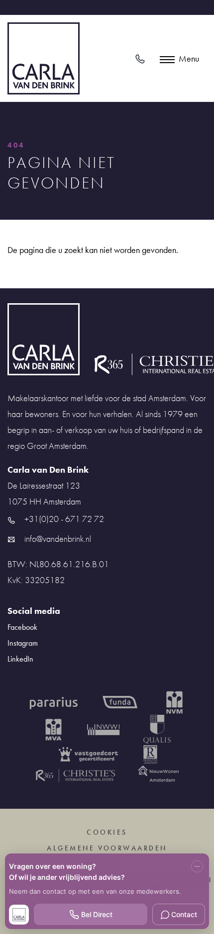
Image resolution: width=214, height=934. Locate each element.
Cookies (107, 832)
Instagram (22, 643)
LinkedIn (20, 659)
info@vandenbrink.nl (56, 538)
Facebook (22, 627)
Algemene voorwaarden (107, 848)
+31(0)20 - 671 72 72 (63, 518)
